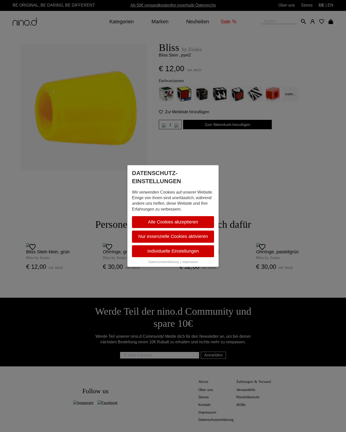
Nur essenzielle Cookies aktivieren (173, 236)
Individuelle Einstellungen (173, 251)
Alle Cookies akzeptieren (173, 221)
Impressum (190, 262)
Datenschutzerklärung (163, 262)
